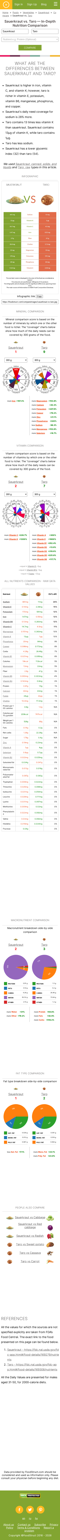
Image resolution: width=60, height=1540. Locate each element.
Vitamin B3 (7, 681)
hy (36, 1518)
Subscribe (40, 1524)
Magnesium (8, 666)
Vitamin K (7, 636)
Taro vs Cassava (30, 1252)
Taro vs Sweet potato (30, 1244)
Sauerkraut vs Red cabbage (30, 1225)
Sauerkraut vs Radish (30, 1235)
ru (30, 1518)
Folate (31, 574)
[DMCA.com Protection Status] (30, 1497)
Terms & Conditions (28, 1527)
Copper (6, 646)
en (23, 1518)
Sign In (18, 4)
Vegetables (28, 12)
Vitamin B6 (8, 621)
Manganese (8, 631)
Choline (6, 701)
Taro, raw (24, 167)
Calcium (6, 691)
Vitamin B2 (7, 757)
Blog (43, 4)
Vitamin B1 (7, 656)
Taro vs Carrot (30, 1261)
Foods (16, 12)
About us (8, 1524)
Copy (39, 296)
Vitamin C (7, 626)
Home (5, 12)
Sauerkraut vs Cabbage (30, 1217)
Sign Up (32, 4)
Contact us (24, 1524)
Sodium (6, 602)
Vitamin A (7, 747)
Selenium (7, 752)
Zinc (5, 742)
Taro (30, 15)
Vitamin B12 (32, 570)
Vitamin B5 (7, 676)
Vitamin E (7, 607)
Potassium (7, 612)
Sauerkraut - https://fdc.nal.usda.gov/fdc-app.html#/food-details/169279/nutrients (33, 1354)
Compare (30, 47)
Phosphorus (8, 641)
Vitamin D (32, 566)
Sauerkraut (43, 12)
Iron (4, 617)
